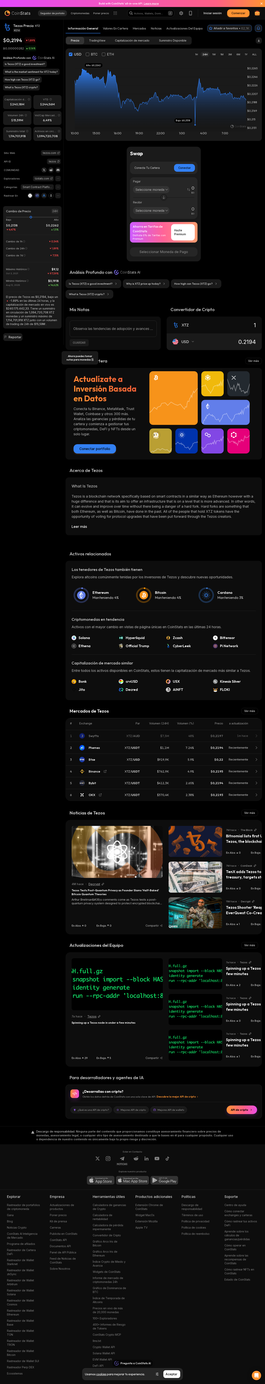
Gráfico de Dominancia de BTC (109, 1290)
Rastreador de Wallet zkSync (20, 1272)
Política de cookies (194, 1227)
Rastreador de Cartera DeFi (21, 1252)
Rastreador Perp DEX (20, 1367)
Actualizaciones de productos (62, 1207)
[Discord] (58, 170)
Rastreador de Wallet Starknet (20, 1262)
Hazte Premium (180, 232)
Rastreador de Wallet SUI (23, 1361)
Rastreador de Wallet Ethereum (20, 1312)
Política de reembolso (196, 1233)
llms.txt (97, 1340)
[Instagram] (108, 1160)
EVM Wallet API (102, 1359)
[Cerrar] (259, 3)
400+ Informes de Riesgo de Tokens (109, 1326)
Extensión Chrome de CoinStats (149, 1207)
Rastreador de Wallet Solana (20, 1292)
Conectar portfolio (94, 449)
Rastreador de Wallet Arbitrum (20, 1282)
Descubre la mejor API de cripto (176, 1096)
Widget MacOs (144, 1215)
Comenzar (238, 13)
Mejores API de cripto (133, 1109)
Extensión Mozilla (146, 1221)
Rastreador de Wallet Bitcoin (20, 1352)
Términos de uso (192, 1215)
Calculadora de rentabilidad (102, 1217)
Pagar (137, 181)
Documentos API (60, 1246)
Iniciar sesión (213, 13)
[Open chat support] (256, 1375)
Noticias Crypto (17, 1227)
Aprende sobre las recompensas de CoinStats (236, 1259)
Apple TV (141, 1227)
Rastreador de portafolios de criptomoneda (23, 1207)
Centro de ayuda (235, 1205)
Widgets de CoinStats (106, 1271)
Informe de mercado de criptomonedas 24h (108, 1279)
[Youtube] (157, 1160)
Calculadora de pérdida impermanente (108, 1227)
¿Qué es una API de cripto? (93, 1109)
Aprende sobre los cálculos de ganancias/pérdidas (237, 1235)
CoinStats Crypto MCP (107, 1334)
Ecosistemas (15, 1373)
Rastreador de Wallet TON (20, 1332)
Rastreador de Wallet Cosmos (20, 1302)
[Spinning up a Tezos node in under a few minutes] (117, 984)
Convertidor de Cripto (107, 1235)
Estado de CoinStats (237, 1279)
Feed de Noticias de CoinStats (63, 1260)
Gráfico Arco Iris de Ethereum (105, 1253)
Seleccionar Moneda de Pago (163, 252)
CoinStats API (58, 1240)
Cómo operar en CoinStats (235, 1247)
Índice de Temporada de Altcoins (109, 1300)
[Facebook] (167, 1160)
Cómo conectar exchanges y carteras (238, 1213)
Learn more (151, 3)
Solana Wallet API (104, 1353)
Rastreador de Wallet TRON (20, 1342)
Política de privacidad (195, 1221)
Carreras (55, 1227)
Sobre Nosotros (60, 1268)
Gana (10, 1215)
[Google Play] (164, 1180)
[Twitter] (44, 170)
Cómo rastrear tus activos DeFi (240, 1223)
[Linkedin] (146, 1160)
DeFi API (98, 1365)
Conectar (184, 167)
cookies (101, 1374)
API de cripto (239, 1110)
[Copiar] (58, 161)
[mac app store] (132, 1180)
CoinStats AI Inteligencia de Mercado (22, 1235)
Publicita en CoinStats (63, 1233)
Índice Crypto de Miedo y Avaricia (109, 1263)
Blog (10, 1221)
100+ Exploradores (105, 1318)
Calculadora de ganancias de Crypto (109, 1207)
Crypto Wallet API (104, 1347)
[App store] (100, 1180)
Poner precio (58, 1215)
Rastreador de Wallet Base (20, 1322)
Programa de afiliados (21, 1243)
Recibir (137, 202)
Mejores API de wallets (171, 1109)
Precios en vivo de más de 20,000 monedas (108, 1310)
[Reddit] (51, 170)
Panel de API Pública (63, 1252)
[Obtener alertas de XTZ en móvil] (258, 28)
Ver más (253, 360)
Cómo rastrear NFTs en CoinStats (239, 1271)
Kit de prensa (58, 1221)
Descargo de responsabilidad (192, 1207)
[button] (58, 161)
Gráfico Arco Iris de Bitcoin (105, 1243)
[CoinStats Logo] (17, 13)
